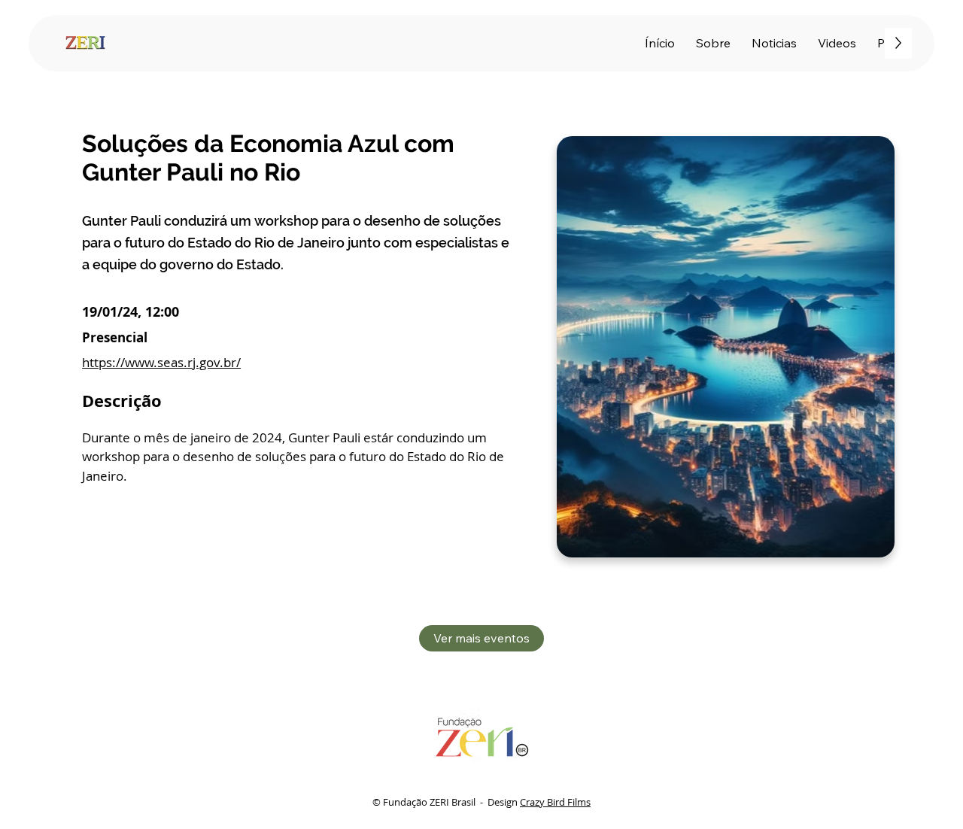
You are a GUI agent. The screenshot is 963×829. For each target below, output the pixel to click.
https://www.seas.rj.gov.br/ (161, 362)
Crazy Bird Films (555, 802)
